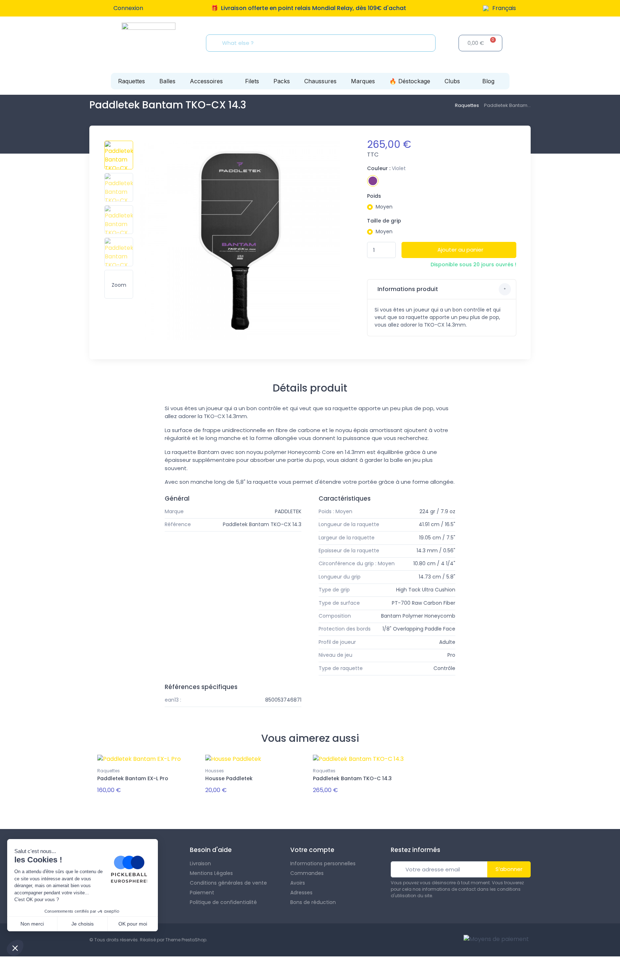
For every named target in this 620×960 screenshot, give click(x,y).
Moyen (384, 206)
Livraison (200, 863)
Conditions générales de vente (228, 882)
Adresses (301, 892)
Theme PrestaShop (185, 940)
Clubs (452, 81)
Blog (488, 81)
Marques (363, 81)
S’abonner (508, 869)
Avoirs (297, 882)
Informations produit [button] (407, 289)
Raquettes (131, 81)
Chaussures (320, 81)
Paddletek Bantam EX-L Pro (132, 778)
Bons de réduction (313, 902)
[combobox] (322, 43)
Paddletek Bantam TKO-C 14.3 (352, 778)
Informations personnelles (323, 863)
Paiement (202, 892)
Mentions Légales (211, 873)
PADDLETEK (288, 511)
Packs (281, 81)
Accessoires (206, 81)
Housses (214, 771)
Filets (252, 81)
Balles (167, 81)
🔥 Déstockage (409, 81)
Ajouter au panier (460, 249)
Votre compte (312, 850)
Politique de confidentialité (223, 902)
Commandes (307, 873)
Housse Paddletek (229, 778)
